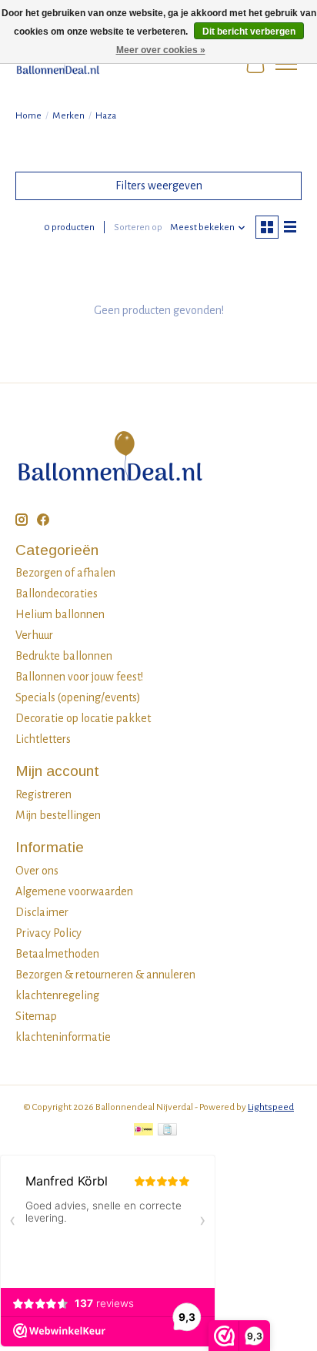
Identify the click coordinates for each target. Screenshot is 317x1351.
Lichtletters (43, 739)
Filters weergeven (158, 185)
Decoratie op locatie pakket (83, 718)
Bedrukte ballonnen (63, 656)
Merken (68, 115)
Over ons (36, 870)
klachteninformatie (63, 1037)
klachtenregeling (57, 995)
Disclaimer (41, 912)
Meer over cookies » (160, 50)
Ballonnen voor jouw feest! (79, 676)
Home (28, 115)
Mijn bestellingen (58, 815)
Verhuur (34, 635)
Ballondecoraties (56, 593)
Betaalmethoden (57, 954)
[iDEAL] (143, 1131)
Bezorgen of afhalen (65, 573)
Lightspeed (271, 1107)
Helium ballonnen (60, 614)
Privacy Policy (48, 933)
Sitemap (36, 1016)
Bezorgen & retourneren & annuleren (105, 974)
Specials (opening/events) (78, 697)
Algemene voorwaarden (74, 891)
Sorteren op (138, 227)
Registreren (43, 794)
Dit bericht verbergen (248, 31)
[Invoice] (167, 1131)
